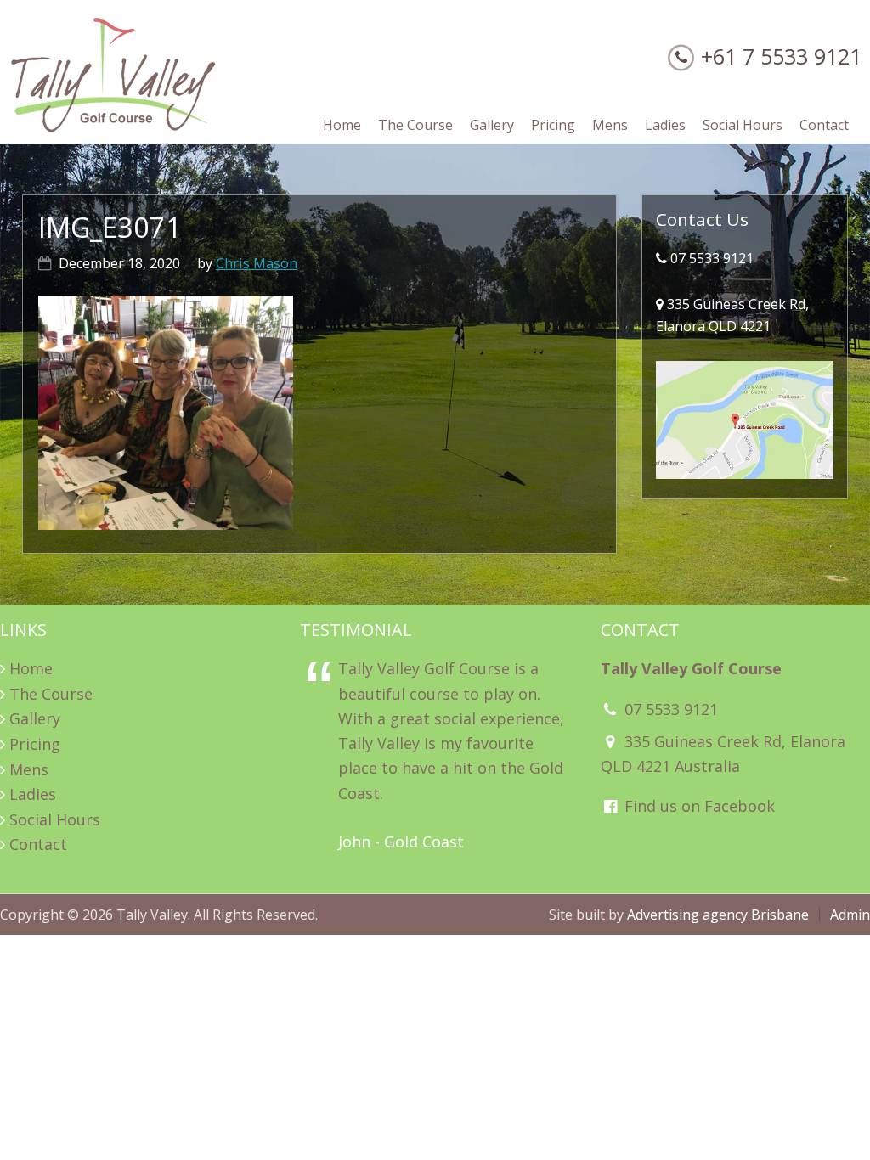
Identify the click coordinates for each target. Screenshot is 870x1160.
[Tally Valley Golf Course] (113, 128)
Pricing (34, 744)
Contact (38, 844)
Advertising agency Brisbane (718, 914)
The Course (51, 694)
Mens (28, 769)
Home (31, 668)
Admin (850, 914)
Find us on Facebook (697, 806)
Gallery (34, 718)
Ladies (32, 794)
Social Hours (54, 819)
